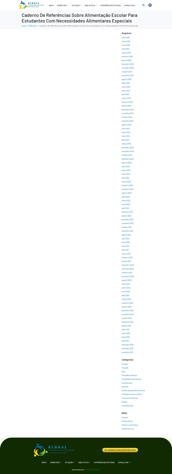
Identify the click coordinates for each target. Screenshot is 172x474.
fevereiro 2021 (127, 257)
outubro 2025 (127, 71)
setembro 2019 (127, 322)
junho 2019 (126, 333)
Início (51, 5)
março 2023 (126, 181)
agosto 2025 (127, 79)
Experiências (127, 383)
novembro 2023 (128, 151)
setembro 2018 (127, 348)
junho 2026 (126, 41)
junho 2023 (126, 170)
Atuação (125, 368)
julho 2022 (126, 197)
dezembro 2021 (127, 219)
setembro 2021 (127, 231)
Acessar (125, 417)
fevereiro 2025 (127, 102)
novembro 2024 (128, 113)
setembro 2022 (128, 189)
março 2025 (126, 98)
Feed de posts (127, 421)
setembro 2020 (128, 276)
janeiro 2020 (126, 307)
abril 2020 (125, 295)
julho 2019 (125, 329)
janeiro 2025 (126, 106)
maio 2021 (126, 246)
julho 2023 (126, 166)
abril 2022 (125, 208)
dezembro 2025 (128, 64)
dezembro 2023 (128, 147)
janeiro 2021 (126, 261)
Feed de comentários (130, 425)
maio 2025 (126, 90)
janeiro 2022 (126, 216)
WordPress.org (127, 429)
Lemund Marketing (92, 469)
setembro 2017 (127, 352)
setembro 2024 (128, 121)
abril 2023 (125, 178)
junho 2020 (126, 288)
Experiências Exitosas (110, 5)
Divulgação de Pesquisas (131, 379)
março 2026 (126, 53)
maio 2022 (126, 204)
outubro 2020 (127, 272)
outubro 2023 (127, 155)
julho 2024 (126, 128)
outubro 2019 (127, 318)
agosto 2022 (127, 193)
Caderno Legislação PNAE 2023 (121, 450)
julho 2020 (126, 284)
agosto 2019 (126, 326)
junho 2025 (126, 87)
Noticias (125, 386)
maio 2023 (126, 174)
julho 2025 (126, 83)
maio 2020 (126, 291)
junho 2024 (126, 132)
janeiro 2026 (126, 60)
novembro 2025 (128, 68)
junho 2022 (126, 200)
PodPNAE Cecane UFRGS (132, 394)
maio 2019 (126, 337)
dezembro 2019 (127, 310)
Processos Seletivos (130, 398)
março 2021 (126, 254)
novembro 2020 (128, 269)
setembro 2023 (128, 159)
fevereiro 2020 (127, 303)
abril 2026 (125, 49)
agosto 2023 (127, 162)
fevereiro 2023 (127, 185)
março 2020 (126, 299)
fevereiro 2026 (127, 56)
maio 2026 (126, 45)
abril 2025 (125, 94)
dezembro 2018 (127, 344)
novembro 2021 (128, 223)
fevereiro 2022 (127, 212)
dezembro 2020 (128, 265)
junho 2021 (126, 242)
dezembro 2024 (128, 109)
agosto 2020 (127, 280)
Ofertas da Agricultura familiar (133, 390)
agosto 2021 (126, 235)
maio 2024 (126, 136)
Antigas (125, 364)
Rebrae (124, 402)
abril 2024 (125, 140)
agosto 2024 (127, 125)
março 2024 (126, 143)
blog (123, 371)
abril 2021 (125, 250)
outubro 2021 (127, 227)
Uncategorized (127, 405)
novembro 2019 (128, 314)
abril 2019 (125, 341)
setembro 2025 (128, 75)
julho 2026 (126, 37)
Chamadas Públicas (129, 375)
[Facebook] (150, 5)
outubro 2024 (127, 117)
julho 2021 (125, 238)
